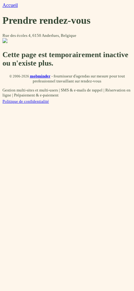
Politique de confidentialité (25, 101)
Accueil (10, 5)
